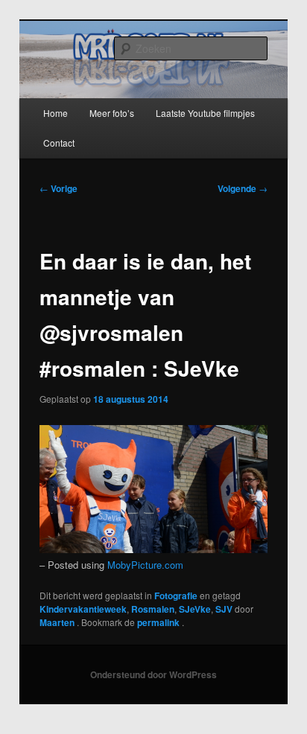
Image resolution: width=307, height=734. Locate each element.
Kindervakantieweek (83, 609)
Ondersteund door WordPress (153, 674)
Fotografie (175, 595)
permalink (159, 622)
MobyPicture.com (145, 565)
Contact (59, 142)
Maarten (58, 622)
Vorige (58, 188)
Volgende (243, 188)
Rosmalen (152, 609)
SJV (223, 609)
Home (55, 112)
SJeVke (195, 609)
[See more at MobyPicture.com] (153, 549)
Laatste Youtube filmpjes (205, 112)
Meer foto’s (111, 112)
